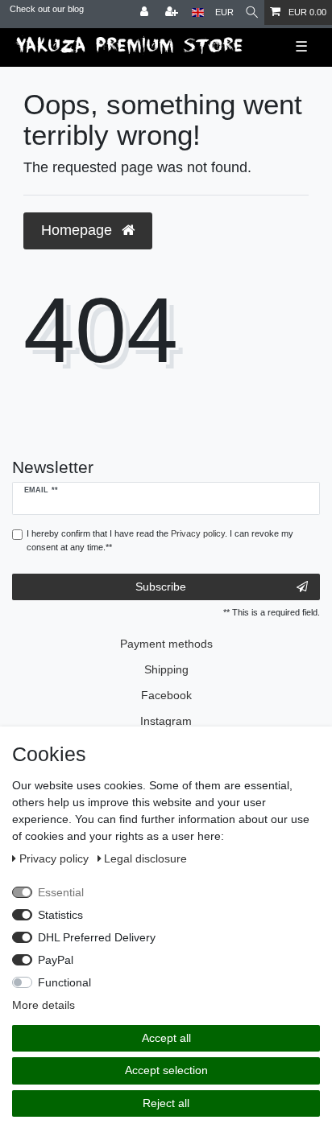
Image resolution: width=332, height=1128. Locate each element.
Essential (61, 892)
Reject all (166, 1103)
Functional (64, 982)
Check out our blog (47, 9)
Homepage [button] (78, 230)
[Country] (198, 12)
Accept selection (166, 1070)
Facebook (166, 695)
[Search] (251, 12)
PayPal (55, 959)
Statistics (60, 914)
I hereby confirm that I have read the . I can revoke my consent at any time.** (160, 540)
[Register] (173, 12)
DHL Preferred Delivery (97, 937)
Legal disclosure (145, 858)
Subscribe (160, 586)
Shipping (166, 669)
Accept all (166, 1037)
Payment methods (166, 643)
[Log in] (146, 12)
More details (43, 1004)
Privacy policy (55, 858)
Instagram (166, 720)
